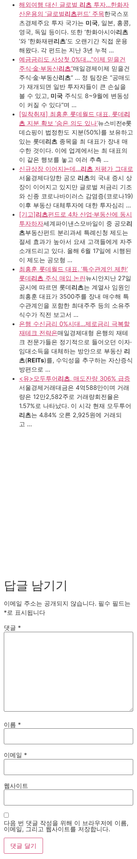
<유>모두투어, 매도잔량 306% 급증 (74, 378)
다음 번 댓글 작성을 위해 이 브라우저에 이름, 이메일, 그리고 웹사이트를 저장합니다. (66, 826)
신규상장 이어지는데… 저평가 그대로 (76, 168)
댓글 (12, 628)
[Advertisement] (68, 500)
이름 (12, 724)
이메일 (15, 755)
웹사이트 (16, 786)
